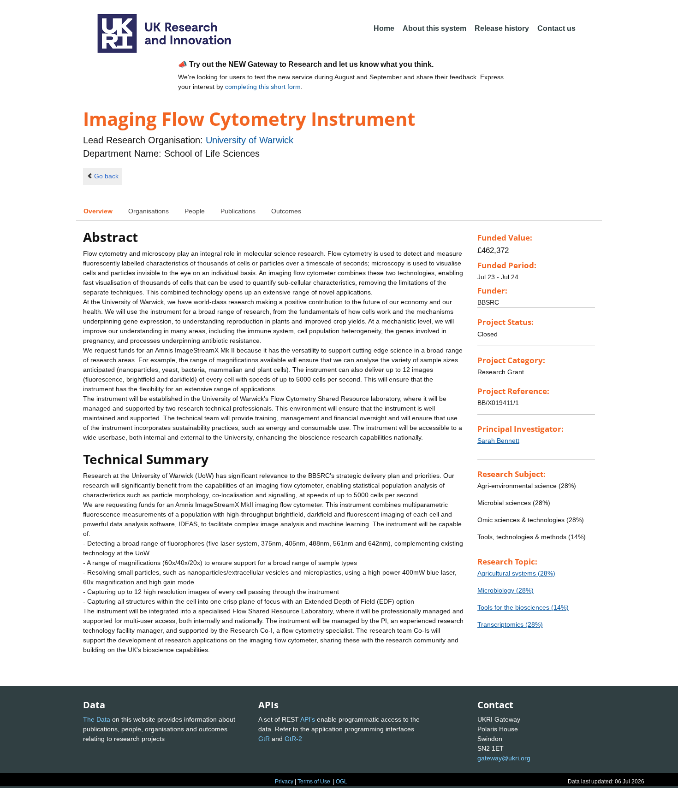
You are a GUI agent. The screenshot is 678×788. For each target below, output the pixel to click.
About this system (434, 28)
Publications (238, 211)
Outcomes (286, 211)
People (194, 211)
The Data (96, 719)
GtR (264, 738)
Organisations (148, 211)
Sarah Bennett (498, 440)
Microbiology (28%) (505, 590)
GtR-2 (293, 738)
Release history (502, 28)
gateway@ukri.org (503, 758)
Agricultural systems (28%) (516, 573)
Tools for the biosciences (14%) (523, 607)
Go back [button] (106, 176)
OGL (341, 781)
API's (307, 719)
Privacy (284, 781)
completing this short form (263, 86)
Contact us (556, 28)
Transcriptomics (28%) (510, 624)
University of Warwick (249, 140)
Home (384, 28)
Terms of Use (313, 781)
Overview (98, 211)
